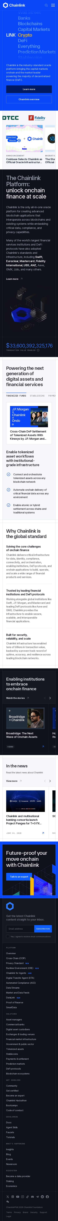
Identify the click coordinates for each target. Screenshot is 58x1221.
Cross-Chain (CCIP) (16, 958)
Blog (8, 1154)
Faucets (10, 1132)
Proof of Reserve (14, 1002)
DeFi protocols (13, 1068)
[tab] (16, 395)
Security (34, 1212)
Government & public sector (20, 1044)
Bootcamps (12, 1105)
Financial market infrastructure (21, 1039)
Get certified (12, 1090)
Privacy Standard (17, 963)
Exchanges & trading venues (20, 1034)
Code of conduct (14, 1110)
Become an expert (15, 1095)
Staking (10, 1181)
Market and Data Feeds (17, 992)
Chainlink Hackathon (16, 1100)
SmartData (11, 1007)
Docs (8, 1122)
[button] (53, 5)
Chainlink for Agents (19, 973)
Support (43, 1212)
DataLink (13, 997)
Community (11, 1085)
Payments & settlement (17, 1059)
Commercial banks (15, 1024)
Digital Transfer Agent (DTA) (20, 978)
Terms (9, 1212)
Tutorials (10, 1137)
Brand (25, 1212)
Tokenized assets (15, 1049)
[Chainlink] (14, 5)
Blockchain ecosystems (18, 1073)
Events (9, 1159)
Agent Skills (12, 1127)
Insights (10, 1149)
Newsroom (11, 1164)
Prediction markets (15, 1063)
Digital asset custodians (18, 1029)
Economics (11, 1186)
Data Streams (12, 987)
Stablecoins (12, 1054)
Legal (8, 1216)
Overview (11, 953)
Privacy (17, 1212)
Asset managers (14, 1019)
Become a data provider (18, 1176)
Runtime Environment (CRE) (22, 968)
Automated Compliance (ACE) (21, 983)
